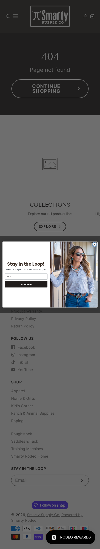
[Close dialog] (94, 245)
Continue (26, 284)
